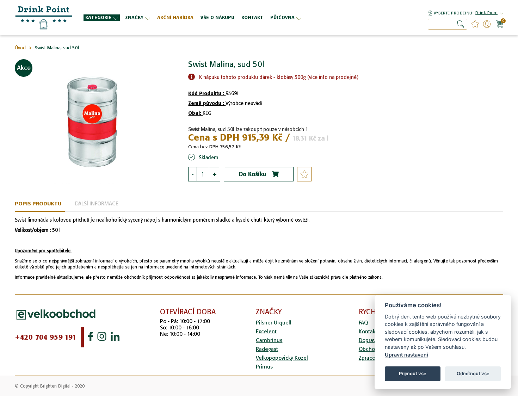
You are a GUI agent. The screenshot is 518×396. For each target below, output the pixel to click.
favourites (475, 24)
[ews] (44, 18)
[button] (486, 13)
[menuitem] (102, 17)
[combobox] (447, 24)
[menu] (230, 17)
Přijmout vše (412, 373)
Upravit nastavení (406, 355)
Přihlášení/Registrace (487, 24)
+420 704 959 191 (45, 337)
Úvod (20, 48)
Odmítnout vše (473, 373)
